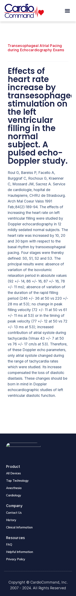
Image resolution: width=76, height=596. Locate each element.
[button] (67, 11)
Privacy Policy (15, 559)
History (11, 520)
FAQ (9, 544)
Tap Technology (17, 481)
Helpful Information (19, 552)
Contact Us (14, 513)
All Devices (13, 473)
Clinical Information (19, 527)
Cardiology (13, 495)
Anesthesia (13, 488)
